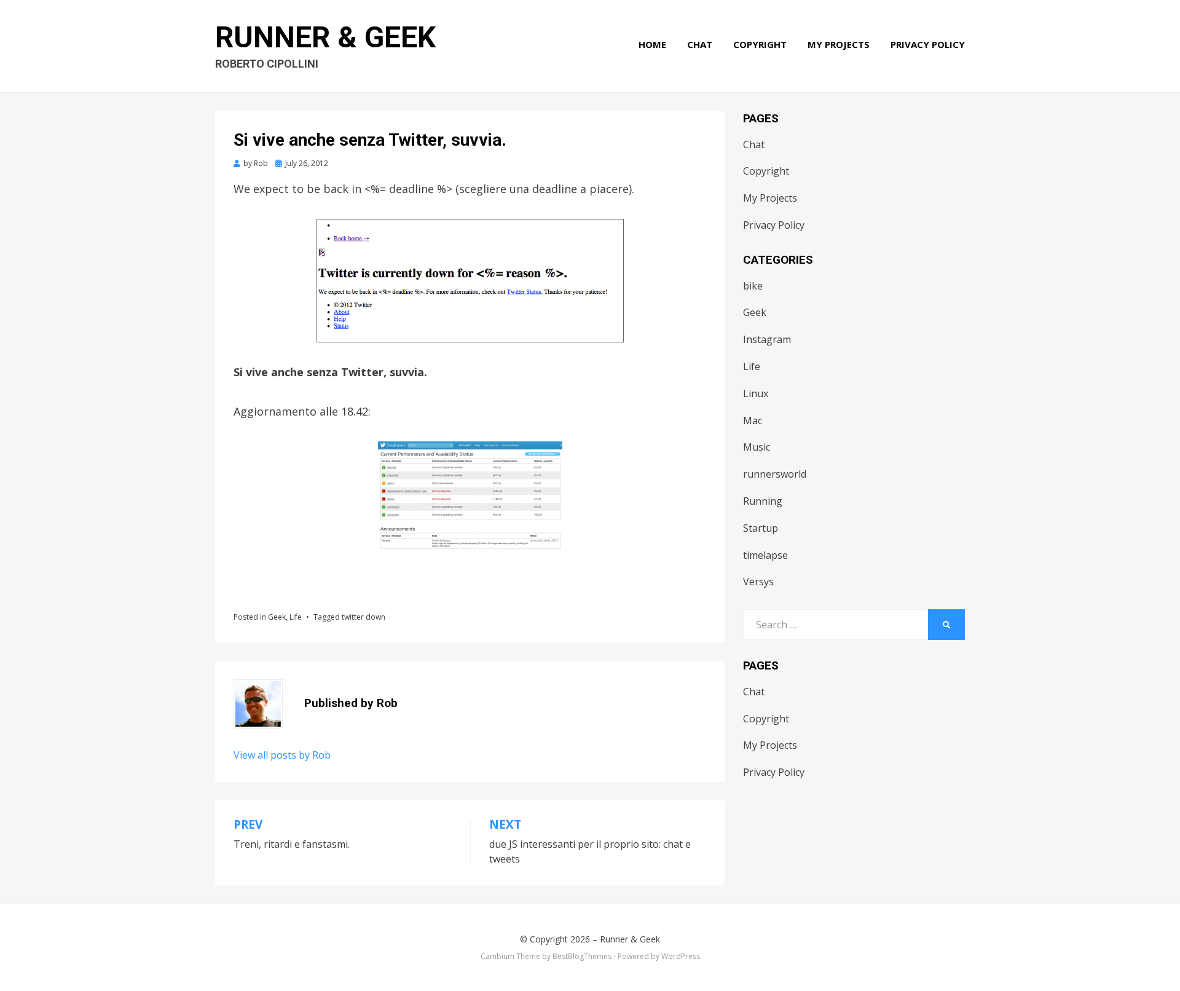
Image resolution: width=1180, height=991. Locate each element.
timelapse (765, 555)
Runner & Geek (325, 37)
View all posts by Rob (282, 755)
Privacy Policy (928, 44)
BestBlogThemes (582, 956)
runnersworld (774, 474)
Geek (277, 617)
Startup (760, 528)
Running (762, 501)
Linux (755, 393)
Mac (752, 420)
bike (753, 286)
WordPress (680, 956)
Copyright (760, 44)
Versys (758, 581)
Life (295, 617)
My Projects (839, 44)
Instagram (767, 339)
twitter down (363, 617)
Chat (699, 44)
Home (652, 44)
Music (756, 447)
